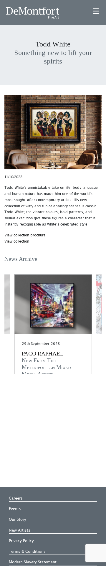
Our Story (17, 519)
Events (15, 509)
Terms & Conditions (27, 551)
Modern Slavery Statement (33, 562)
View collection (16, 241)
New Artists (19, 530)
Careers (16, 498)
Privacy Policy (21, 541)
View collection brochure (25, 235)
